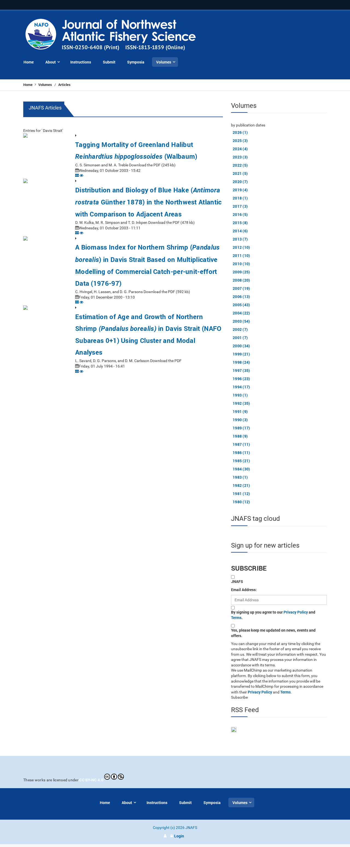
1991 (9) (240, 411)
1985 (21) (241, 460)
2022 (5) (240, 165)
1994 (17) (241, 386)
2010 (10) (241, 263)
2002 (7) (240, 329)
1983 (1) (240, 477)
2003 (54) (241, 321)
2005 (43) (241, 304)
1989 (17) (241, 427)
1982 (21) (241, 485)
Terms (236, 617)
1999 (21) (241, 354)
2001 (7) (240, 337)
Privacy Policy (296, 612)
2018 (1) (240, 198)
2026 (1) (240, 132)
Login (179, 836)
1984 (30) (241, 469)
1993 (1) (240, 395)
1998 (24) (241, 362)
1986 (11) (241, 452)
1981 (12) (241, 493)
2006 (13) (241, 296)
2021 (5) (240, 173)
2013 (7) (240, 239)
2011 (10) (241, 255)
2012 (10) (241, 247)
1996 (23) (241, 378)
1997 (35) (241, 370)
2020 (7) (240, 181)
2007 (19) (241, 288)
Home (28, 84)
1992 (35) (241, 403)
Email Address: (244, 589)
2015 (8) (240, 222)
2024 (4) (240, 148)
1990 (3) (240, 419)
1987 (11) (241, 444)
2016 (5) (240, 214)
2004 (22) (241, 313)
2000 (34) (241, 345)
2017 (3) (240, 206)
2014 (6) (240, 230)
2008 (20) (241, 280)
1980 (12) (241, 501)
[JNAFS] (111, 34)
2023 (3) (240, 157)
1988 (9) (240, 436)
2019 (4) (240, 189)
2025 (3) (240, 140)
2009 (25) (241, 271)
